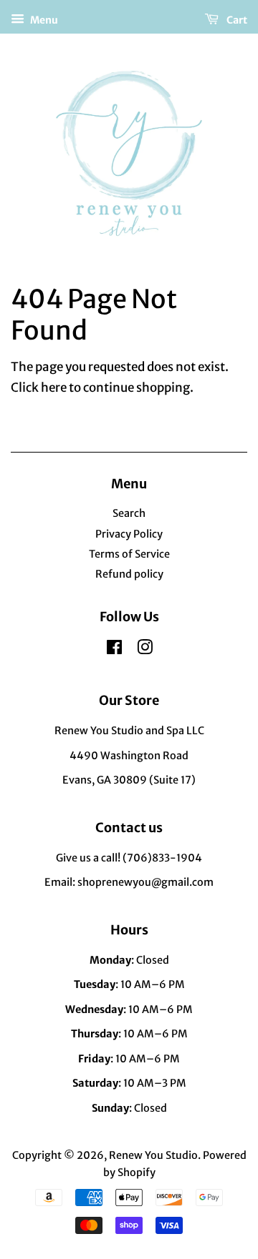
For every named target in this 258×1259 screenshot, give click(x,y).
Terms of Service (129, 554)
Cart (235, 20)
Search (129, 513)
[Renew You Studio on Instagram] (145, 649)
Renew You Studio (153, 1155)
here (54, 387)
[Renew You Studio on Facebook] (114, 649)
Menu (43, 20)
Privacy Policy (129, 534)
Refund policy (129, 574)
